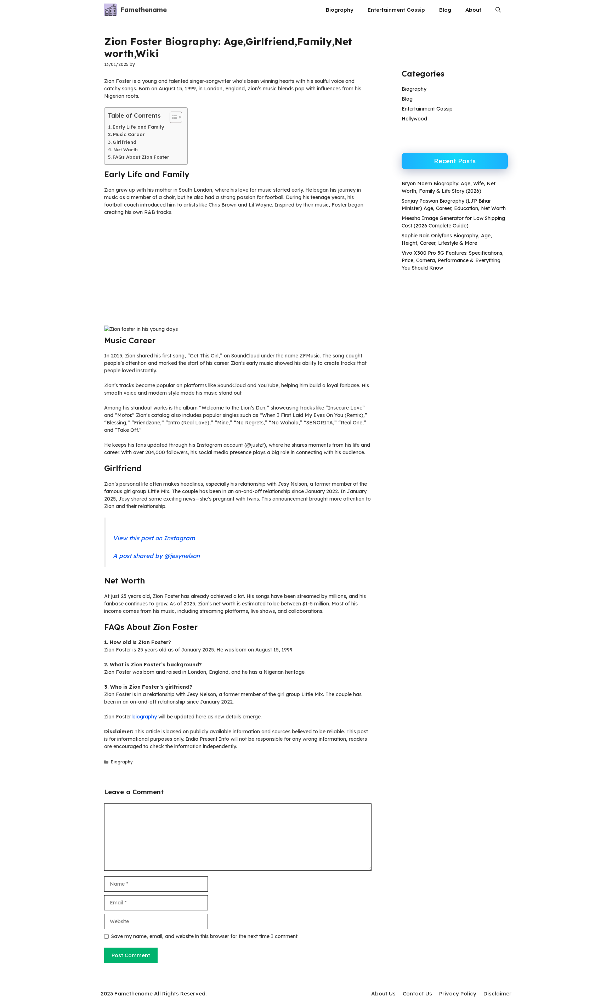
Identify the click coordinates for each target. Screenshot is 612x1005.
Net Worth (125, 149)
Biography (339, 9)
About (473, 9)
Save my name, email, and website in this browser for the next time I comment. (205, 936)
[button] (498, 9)
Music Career (129, 134)
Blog (445, 9)
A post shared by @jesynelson (156, 555)
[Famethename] (110, 9)
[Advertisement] (238, 273)
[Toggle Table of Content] (172, 117)
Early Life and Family (138, 127)
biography (144, 716)
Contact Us (417, 993)
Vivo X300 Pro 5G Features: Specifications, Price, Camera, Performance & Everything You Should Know (453, 260)
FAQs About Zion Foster (141, 157)
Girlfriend (124, 142)
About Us (383, 993)
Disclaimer (497, 993)
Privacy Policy (457, 993)
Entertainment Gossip (396, 9)
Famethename (143, 10)
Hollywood (414, 118)
